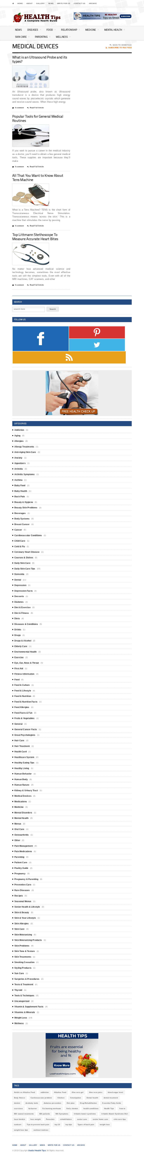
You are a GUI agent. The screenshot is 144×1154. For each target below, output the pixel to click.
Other (17, 840)
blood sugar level (115, 1092)
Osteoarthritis (21, 835)
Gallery (40, 3)
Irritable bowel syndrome (85, 1114)
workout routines (41, 1130)
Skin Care (21, 37)
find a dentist (72, 1108)
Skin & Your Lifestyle (25, 918)
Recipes (18, 896)
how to (122, 1108)
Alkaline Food (60, 1092)
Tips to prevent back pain (38, 1124)
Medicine (90, 30)
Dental (17, 580)
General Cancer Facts (25, 729)
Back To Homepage (122, 45)
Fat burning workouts (51, 1108)
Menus (17, 824)
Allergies (19, 441)
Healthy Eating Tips (24, 762)
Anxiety (18, 458)
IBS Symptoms (61, 1114)
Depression (20, 585)
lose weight (35, 1119)
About (29, 3)
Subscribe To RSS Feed (120, 48)
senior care (82, 1119)
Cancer (18, 530)
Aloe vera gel (77, 1092)
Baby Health (20, 491)
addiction (45, 1092)
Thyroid (18, 990)
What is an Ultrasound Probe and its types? (39, 59)
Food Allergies (21, 707)
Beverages (20, 513)
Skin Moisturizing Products (28, 940)
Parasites (50, 1119)
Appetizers (20, 463)
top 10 (57, 1124)
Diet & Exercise (22, 607)
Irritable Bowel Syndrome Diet (114, 1114)
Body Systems (22, 519)
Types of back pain (86, 1124)
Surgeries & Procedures (26, 979)
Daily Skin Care (22, 563)
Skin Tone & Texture (24, 951)
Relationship (69, 30)
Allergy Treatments (24, 447)
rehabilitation (66, 1119)
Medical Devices (22, 796)
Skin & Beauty (21, 912)
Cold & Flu (19, 546)
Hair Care (19, 740)
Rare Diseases (22, 890)
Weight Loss (20, 1018)
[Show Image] (26, 68)
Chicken (61, 1098)
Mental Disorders (23, 812)
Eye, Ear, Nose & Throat (26, 663)
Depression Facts (23, 591)
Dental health (92, 1098)
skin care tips (120, 1119)
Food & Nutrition (22, 696)
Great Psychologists (24, 735)
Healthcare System (24, 757)
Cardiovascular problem (41, 1098)
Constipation (75, 1098)
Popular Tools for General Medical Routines (37, 118)
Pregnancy (20, 873)
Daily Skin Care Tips (24, 568)
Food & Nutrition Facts (25, 702)
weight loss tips (21, 1130)
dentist (17, 1103)
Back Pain (19, 496)
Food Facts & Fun (23, 713)
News (51, 3)
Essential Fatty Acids (111, 1103)
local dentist (19, 1119)
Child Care (19, 541)
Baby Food (19, 485)
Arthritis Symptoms (24, 474)
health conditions (91, 1108)
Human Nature (21, 785)
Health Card (20, 751)
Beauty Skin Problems (25, 507)
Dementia (19, 574)
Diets (17, 618)
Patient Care (20, 862)
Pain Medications (23, 851)
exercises (18, 1108)
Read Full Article (37, 108)
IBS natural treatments (24, 1114)
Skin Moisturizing (23, 934)
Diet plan (70, 1103)
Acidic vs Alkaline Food (24, 1092)
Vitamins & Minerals (24, 1012)
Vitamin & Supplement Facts (29, 1006)
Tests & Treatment (23, 984)
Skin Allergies (21, 923)
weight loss (105, 1124)
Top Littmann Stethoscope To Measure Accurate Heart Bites (35, 237)
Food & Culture (22, 685)
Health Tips (109, 1108)
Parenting (41, 37)
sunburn (17, 1124)
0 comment (19, 108)
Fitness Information (24, 674)
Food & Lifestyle (22, 690)
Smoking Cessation (24, 962)
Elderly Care (20, 646)
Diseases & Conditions (26, 624)
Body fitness (19, 1098)
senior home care (100, 1119)
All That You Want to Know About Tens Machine (37, 177)
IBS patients (44, 1114)
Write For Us (63, 3)
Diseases (32, 30)
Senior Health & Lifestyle (27, 907)
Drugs (17, 635)
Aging (17, 435)
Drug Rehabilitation (88, 1103)
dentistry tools (31, 1103)
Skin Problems (21, 946)
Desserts (19, 596)
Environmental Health (25, 652)
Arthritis (18, 469)
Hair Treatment (22, 746)
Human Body (21, 779)
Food (50, 30)
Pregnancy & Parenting (26, 879)
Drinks (17, 629)
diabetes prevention (52, 1103)
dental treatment (111, 1098)
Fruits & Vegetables (24, 718)
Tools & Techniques (24, 995)
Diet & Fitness (21, 613)
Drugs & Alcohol (22, 640)
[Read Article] (35, 68)
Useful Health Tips (37, 1150)
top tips (69, 1124)
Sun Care (19, 973)
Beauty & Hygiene (23, 502)
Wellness (62, 37)
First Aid (18, 668)
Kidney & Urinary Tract (26, 790)
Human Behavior (23, 774)
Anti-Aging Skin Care (25, 452)
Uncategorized (21, 1001)
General (18, 724)
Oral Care (19, 829)
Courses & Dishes (23, 557)
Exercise (19, 657)
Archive (93, 3)
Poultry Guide (21, 868)
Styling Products (22, 968)
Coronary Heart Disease (27, 552)
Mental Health (113, 30)
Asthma (18, 480)
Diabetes (19, 602)
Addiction (19, 430)
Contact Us (79, 3)
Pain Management (23, 846)
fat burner (32, 1108)
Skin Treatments (22, 957)
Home (20, 3)
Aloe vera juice (95, 1092)
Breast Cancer (22, 524)
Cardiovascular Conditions (28, 535)
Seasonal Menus (22, 901)
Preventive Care (22, 884)
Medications (20, 801)
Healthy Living (21, 768)
